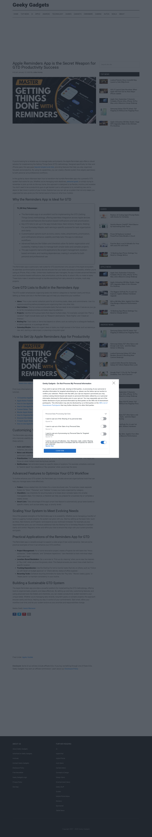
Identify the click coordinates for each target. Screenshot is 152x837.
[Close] (114, 384)
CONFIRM (60, 451)
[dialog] (76, 418)
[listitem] (76, 414)
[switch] (103, 418)
